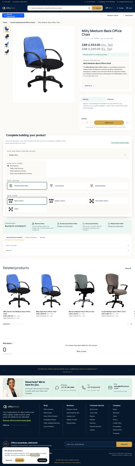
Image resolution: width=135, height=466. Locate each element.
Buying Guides (71, 423)
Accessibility (117, 426)
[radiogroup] (25, 169)
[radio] (8, 166)
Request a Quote (112, 15)
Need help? (129, 15)
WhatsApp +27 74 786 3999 (107, 1)
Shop (46, 405)
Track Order (93, 413)
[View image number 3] (6, 44)
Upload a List (71, 416)
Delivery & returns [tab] (31, 237)
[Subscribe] (124, 444)
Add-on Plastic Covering (14, 163)
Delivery (92, 420)
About (115, 409)
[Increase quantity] (91, 122)
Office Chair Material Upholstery (21, 151)
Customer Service (97, 405)
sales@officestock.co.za (126, 1)
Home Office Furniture (51, 416)
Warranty (92, 423)
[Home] (11, 8)
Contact (92, 430)
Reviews (42, 237)
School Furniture (49, 426)
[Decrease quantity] (83, 122)
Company (116, 405)
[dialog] (25, 455)
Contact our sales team (115, 226)
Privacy (115, 420)
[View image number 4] (6, 52)
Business (70, 405)
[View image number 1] (6, 29)
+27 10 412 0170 (91, 1)
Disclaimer (116, 433)
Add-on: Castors (12, 195)
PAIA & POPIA (117, 430)
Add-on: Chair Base (13, 180)
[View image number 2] (6, 37)
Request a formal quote (65, 226)
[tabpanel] (67, 248)
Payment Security (95, 426)
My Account (94, 409)
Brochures (116, 413)
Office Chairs (48, 413)
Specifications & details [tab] (14, 237)
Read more (88, 85)
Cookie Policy (117, 423)
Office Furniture (48, 409)
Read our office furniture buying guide (17, 420)
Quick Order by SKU (73, 413)
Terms (115, 416)
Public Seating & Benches (52, 423)
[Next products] (131, 324)
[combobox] (58, 8)
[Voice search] (89, 8)
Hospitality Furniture (50, 420)
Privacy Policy (35, 455)
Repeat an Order (72, 420)
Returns (92, 416)
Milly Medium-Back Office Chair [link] (49, 22)
